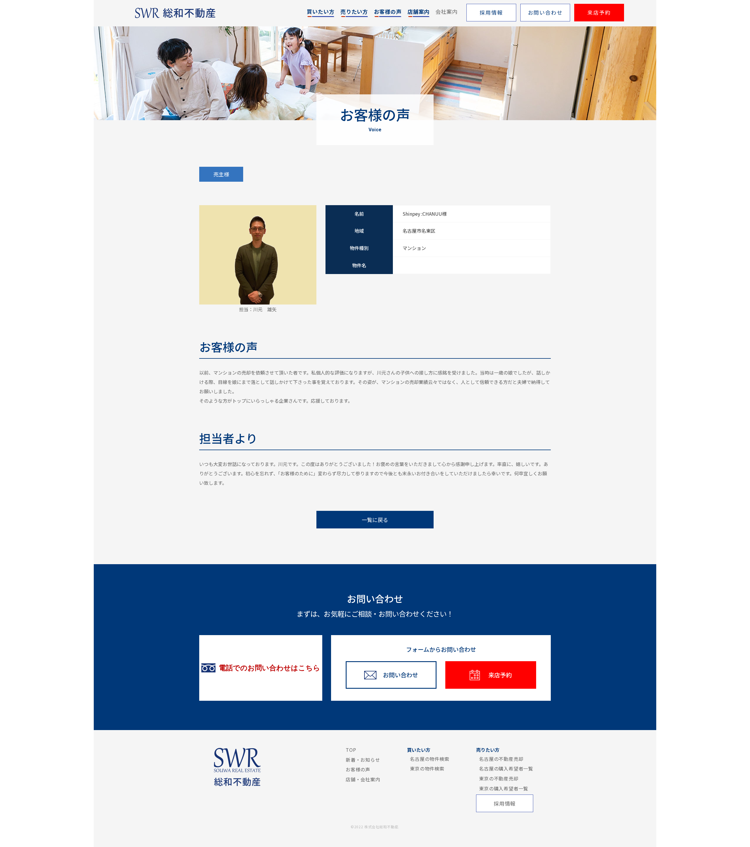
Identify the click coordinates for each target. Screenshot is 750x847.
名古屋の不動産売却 (501, 758)
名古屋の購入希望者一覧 (506, 768)
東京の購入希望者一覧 (503, 788)
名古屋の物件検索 (429, 758)
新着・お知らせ (363, 759)
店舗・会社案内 (363, 779)
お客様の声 (358, 769)
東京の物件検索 (427, 768)
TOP (351, 749)
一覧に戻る (375, 519)
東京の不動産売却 (498, 778)
